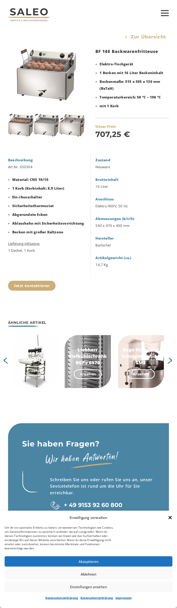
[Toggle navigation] (163, 13)
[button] (170, 517)
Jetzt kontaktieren (32, 286)
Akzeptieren (88, 561)
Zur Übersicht (148, 37)
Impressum (123, 598)
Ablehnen (88, 574)
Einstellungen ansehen (88, 587)
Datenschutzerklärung (61, 598)
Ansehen (35, 371)
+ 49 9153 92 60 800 (93, 504)
